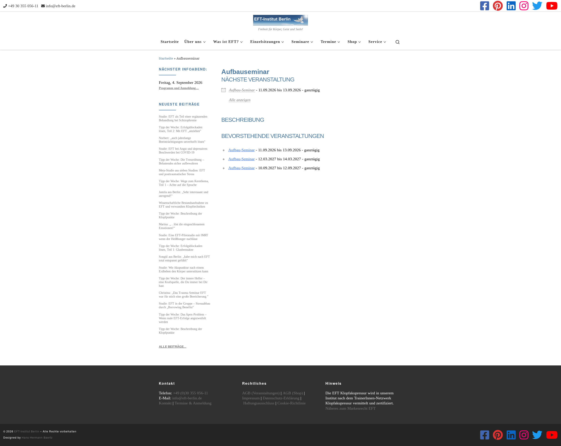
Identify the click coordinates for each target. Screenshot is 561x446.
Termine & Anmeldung (193, 403)
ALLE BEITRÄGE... (172, 346)
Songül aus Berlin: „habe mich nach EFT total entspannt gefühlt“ (184, 258)
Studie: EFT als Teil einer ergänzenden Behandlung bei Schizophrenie (183, 118)
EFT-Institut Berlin (26, 431)
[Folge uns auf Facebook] (484, 6)
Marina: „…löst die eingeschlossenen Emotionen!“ (181, 226)
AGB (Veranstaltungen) (261, 393)
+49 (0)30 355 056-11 (190, 393)
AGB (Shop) (293, 393)
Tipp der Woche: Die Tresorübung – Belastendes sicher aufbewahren (181, 161)
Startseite (166, 58)
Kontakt (165, 403)
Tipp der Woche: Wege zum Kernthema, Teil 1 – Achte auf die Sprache (184, 183)
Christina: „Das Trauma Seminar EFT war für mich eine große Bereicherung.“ (183, 294)
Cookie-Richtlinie (291, 403)
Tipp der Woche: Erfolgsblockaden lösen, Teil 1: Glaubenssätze (180, 247)
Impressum (251, 398)
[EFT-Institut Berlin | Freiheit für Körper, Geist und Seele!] (280, 20)
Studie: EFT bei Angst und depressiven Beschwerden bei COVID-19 (183, 150)
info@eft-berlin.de (187, 398)
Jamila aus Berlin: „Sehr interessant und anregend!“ (183, 193)
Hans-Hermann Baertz (37, 437)
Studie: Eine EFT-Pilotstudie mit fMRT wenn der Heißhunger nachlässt (183, 237)
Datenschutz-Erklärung (281, 398)
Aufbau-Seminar (242, 90)
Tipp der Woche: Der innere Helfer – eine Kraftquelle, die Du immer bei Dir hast (183, 282)
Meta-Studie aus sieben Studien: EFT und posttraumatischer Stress (182, 172)
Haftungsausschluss (258, 403)
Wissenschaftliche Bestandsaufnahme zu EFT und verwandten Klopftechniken (183, 204)
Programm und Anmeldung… (179, 88)
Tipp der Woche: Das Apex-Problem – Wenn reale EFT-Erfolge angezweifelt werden (182, 318)
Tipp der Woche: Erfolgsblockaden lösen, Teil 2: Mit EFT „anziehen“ (180, 129)
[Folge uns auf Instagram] (523, 6)
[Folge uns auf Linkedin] (511, 6)
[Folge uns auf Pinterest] (498, 6)
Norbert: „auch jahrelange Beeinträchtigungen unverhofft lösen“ (182, 139)
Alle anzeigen (239, 100)
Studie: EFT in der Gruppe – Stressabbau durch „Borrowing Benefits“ (184, 305)
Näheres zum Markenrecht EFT (350, 408)
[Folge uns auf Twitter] (537, 6)
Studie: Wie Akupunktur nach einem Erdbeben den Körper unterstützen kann (183, 269)
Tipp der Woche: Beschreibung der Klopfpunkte (180, 215)
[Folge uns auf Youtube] (552, 6)
